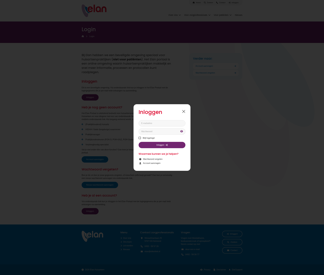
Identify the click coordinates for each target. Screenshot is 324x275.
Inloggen (160, 145)
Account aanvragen (151, 163)
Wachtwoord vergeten (153, 159)
